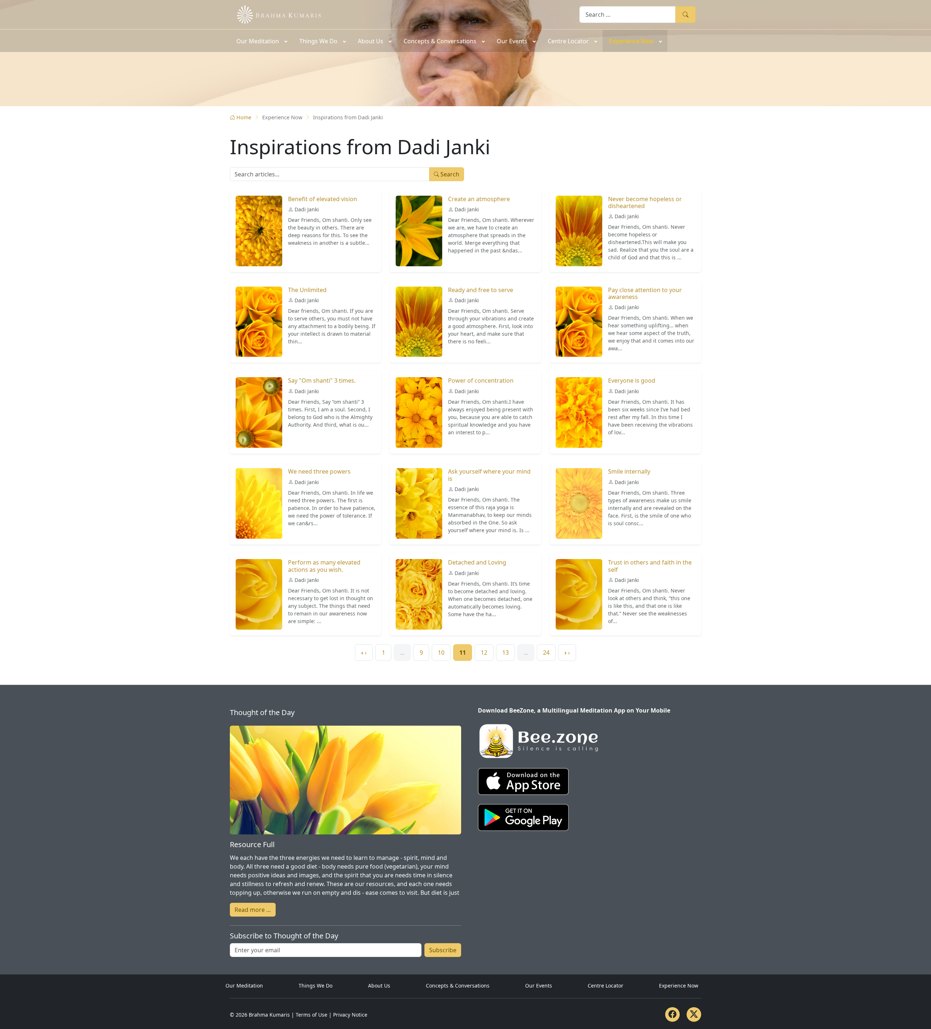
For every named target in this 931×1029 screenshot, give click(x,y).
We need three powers (319, 471)
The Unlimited (307, 290)
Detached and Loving (477, 562)
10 (441, 653)
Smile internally (629, 471)
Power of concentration (481, 380)
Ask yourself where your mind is (489, 474)
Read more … (253, 910)
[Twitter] (694, 1014)
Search (685, 14)
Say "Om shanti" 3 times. (322, 380)
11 (462, 653)
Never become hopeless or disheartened (645, 202)
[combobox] (627, 14)
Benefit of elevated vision (322, 199)
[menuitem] (261, 41)
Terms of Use (311, 1014)
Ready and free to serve (480, 290)
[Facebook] (672, 1014)
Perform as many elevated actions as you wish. (324, 565)
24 (546, 653)
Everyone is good (631, 380)
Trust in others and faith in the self (650, 565)
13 (505, 653)
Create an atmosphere (479, 199)
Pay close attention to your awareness (645, 293)
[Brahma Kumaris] (275, 14)
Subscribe (442, 950)
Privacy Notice (350, 1014)
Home (243, 117)
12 (484, 653)
